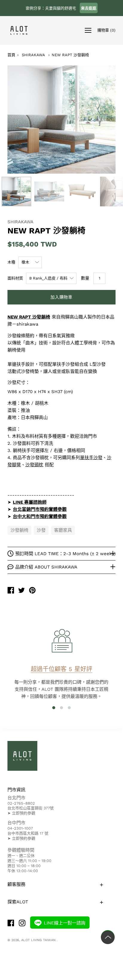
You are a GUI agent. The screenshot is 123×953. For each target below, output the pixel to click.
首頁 (11, 55)
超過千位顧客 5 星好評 (61, 669)
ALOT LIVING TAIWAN (39, 940)
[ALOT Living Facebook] (10, 924)
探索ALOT (17, 902)
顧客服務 (16, 884)
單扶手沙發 (91, 457)
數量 (85, 278)
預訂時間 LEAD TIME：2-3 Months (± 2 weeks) (65, 553)
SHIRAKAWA (33, 55)
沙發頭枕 (34, 464)
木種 (11, 262)
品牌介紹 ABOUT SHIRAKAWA (46, 567)
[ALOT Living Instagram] (22, 924)
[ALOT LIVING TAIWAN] (10, 591)
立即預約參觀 (23, 813)
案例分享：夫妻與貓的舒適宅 (61, 8)
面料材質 (15, 278)
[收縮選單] (88, 30)
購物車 (106, 30)
